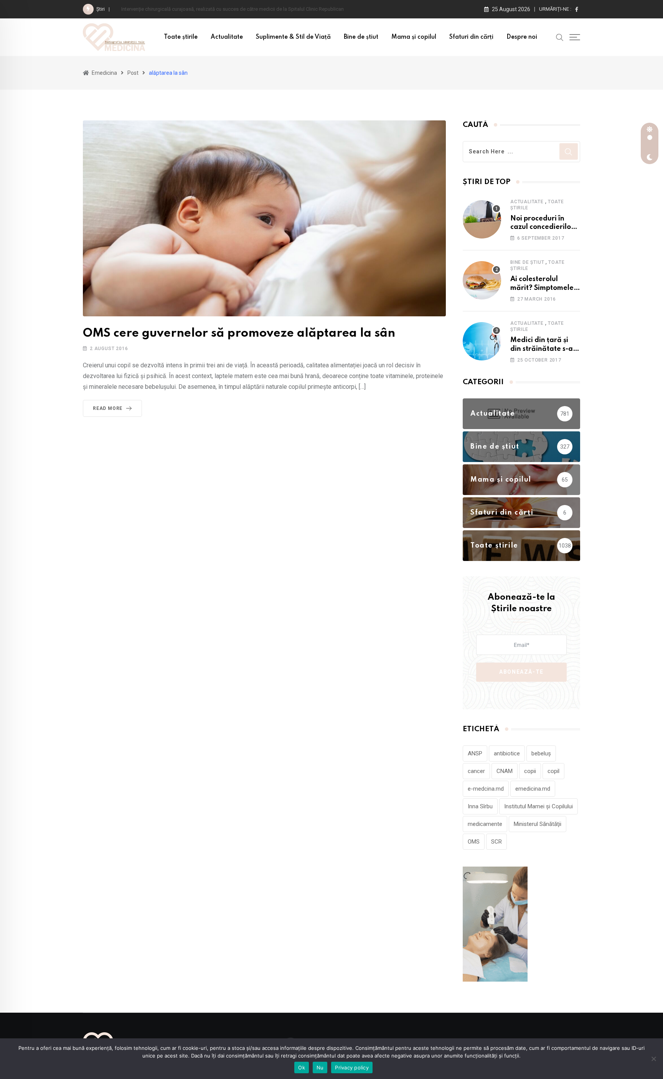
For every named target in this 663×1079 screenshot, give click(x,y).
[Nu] (653, 1059)
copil (553, 771)
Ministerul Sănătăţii (537, 824)
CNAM (504, 771)
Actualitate (227, 37)
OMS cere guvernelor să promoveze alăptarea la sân (239, 333)
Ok (301, 1067)
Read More (107, 408)
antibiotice (507, 753)
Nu (320, 1067)
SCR (496, 841)
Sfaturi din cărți (471, 37)
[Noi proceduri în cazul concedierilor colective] (482, 219)
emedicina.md (532, 788)
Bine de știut (361, 37)
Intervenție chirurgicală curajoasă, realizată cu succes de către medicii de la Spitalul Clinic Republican (233, 9)
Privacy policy (352, 1067)
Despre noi (521, 37)
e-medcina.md (486, 788)
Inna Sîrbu (480, 806)
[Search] (560, 36)
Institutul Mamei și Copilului (538, 806)
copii (530, 771)
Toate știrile (181, 37)
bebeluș (541, 753)
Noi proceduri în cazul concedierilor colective (542, 227)
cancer (476, 771)
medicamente (485, 824)
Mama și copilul (413, 37)
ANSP (475, 753)
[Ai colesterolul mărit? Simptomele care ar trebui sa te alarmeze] (482, 280)
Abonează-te (521, 672)
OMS (474, 841)
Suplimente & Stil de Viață (293, 37)
